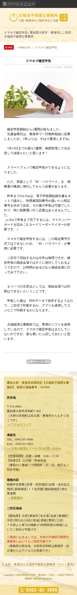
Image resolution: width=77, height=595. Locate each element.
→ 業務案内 (15, 498)
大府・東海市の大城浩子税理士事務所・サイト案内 (39, 564)
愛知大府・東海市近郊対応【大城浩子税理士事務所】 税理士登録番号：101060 (38, 384)
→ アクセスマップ (19, 424)
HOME (9, 47)
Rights (39, 578)
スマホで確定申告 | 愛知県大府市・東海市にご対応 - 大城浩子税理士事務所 (38, 34)
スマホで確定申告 (46, 47)
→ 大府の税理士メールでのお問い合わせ (34, 448)
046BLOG (24, 47)
